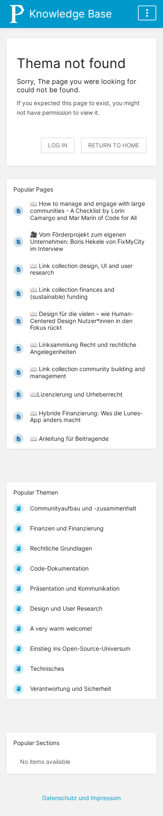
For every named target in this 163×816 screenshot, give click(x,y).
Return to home (113, 145)
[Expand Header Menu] (147, 12)
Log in (57, 145)
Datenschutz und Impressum (81, 797)
